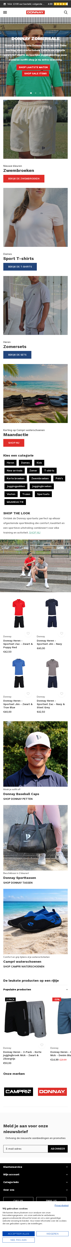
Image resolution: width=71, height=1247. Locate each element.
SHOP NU (34, 532)
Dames (25, 462)
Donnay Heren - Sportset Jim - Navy (49, 642)
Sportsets (43, 494)
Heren (10, 462)
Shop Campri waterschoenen (23, 966)
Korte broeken (15, 478)
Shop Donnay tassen (18, 882)
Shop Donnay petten (18, 798)
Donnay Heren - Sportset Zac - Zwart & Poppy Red (18, 644)
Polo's (59, 478)
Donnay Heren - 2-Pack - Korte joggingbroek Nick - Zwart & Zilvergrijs (22, 1055)
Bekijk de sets (17, 354)
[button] (5, 12)
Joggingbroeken (42, 486)
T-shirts (49, 470)
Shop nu (13, 442)
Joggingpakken (16, 486)
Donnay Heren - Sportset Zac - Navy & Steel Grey (51, 704)
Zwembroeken (40, 478)
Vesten (11, 494)
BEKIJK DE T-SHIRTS (20, 266)
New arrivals (14, 470)
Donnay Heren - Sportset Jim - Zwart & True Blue (18, 704)
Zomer (33, 470)
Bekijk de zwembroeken (23, 178)
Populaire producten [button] (17, 989)
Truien (26, 494)
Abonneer (58, 1148)
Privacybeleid (62, 1205)
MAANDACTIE (15, 502)
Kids (39, 462)
